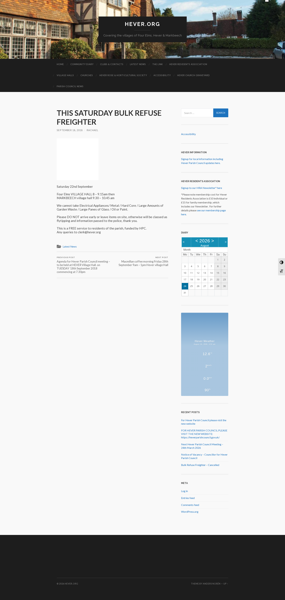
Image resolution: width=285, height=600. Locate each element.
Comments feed (190, 504)
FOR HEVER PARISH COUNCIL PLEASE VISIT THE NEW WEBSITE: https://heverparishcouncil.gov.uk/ (204, 434)
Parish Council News (70, 86)
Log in (184, 491)
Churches (86, 75)
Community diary (82, 64)
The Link (157, 64)
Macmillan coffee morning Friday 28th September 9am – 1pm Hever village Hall (143, 261)
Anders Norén (212, 583)
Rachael (92, 130)
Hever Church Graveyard (193, 75)
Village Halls (65, 75)
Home (60, 64)
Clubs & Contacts (111, 64)
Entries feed (188, 497)
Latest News (138, 64)
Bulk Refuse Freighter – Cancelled (200, 464)
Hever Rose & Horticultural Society (123, 75)
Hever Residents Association (188, 64)
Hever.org (142, 24)
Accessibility (162, 75)
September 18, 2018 (70, 130)
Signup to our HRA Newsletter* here (201, 187)
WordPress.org (189, 511)
